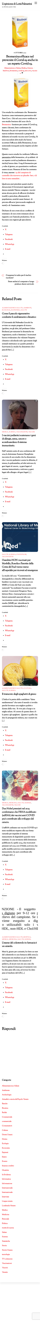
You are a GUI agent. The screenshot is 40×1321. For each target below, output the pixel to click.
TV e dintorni (7, 1259)
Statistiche (21, 554)
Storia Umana (7, 1250)
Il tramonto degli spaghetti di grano (19, 694)
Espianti (5, 1152)
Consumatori (7, 1126)
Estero (4, 1157)
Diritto (4, 1139)
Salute (24, 310)
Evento (4, 1161)
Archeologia (6, 1095)
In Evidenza (6, 1174)
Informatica (6, 1179)
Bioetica (27, 937)
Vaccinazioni (22, 432)
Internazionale (7, 1188)
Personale (5, 1219)
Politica (5, 1223)
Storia (4, 1245)
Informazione (7, 1183)
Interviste (5, 1197)
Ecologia (6, 310)
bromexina (13, 70)
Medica (24, 68)
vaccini (34, 70)
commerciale (6, 1121)
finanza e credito (8, 1166)
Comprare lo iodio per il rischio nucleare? (18, 276)
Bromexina (6, 124)
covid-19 (21, 70)
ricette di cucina (8, 1228)
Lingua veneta (7, 1201)
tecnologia (6, 1254)
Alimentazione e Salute (12, 68)
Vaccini (31, 432)
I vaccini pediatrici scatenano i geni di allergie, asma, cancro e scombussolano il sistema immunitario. (19, 440)
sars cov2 (28, 70)
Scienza (30, 68)
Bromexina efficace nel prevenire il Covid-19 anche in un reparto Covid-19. (20, 60)
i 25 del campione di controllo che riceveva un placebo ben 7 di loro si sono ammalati (19, 175)
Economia (15, 310)
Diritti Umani (7, 1134)
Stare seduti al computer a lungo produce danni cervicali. (21, 283)
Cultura (27, 688)
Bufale (4, 1112)
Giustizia (5, 1170)
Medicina (13, 803)
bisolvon (6, 70)
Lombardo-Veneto (9, 1205)
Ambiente (27, 308)
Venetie (5, 1272)
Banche (4, 1103)
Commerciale (7, 1117)
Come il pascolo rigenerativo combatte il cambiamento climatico (19, 315)
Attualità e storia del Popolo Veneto (15, 1099)
